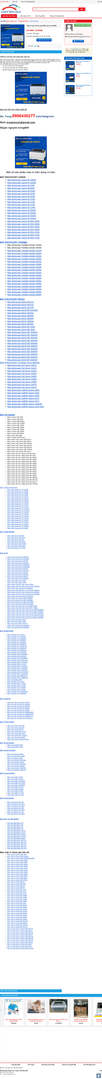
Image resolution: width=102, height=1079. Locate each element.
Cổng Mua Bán (4, 1)
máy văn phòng (34, 21)
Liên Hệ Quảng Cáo (89, 1064)
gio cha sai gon (18, 1067)
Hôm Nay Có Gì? (25, 16)
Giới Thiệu (31, 1064)
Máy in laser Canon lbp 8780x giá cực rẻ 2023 (41, 25)
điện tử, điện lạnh (12, 21)
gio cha (2, 1067)
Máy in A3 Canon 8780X (7, 59)
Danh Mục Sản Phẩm (8, 16)
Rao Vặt (15, 1)
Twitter (35, 46)
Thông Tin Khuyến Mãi (57, 16)
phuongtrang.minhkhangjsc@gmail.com (78, 36)
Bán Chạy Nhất (40, 16)
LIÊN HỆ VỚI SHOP (44, 40)
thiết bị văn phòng (23, 21)
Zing (38, 46)
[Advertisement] (31, 972)
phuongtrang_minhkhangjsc (75, 34)
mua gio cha (8, 1067)
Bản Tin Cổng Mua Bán (28, 1)
